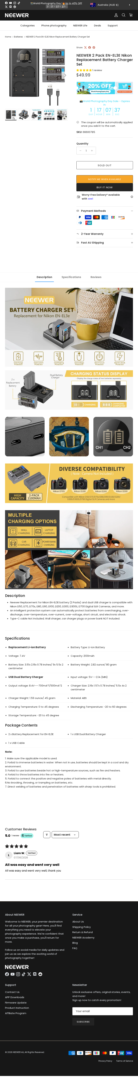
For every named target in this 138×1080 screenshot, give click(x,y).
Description (44, 277)
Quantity (82, 143)
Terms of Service (124, 1060)
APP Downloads (14, 997)
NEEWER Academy (83, 937)
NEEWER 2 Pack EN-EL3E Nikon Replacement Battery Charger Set (58, 36)
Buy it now (105, 187)
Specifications (71, 277)
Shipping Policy (81, 927)
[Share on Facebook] (89, 47)
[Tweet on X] (85, 47)
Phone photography (53, 25)
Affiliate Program (15, 1013)
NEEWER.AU (18, 1052)
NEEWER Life (80, 25)
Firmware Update (16, 1002)
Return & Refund (82, 932)
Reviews (96, 277)
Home (8, 36)
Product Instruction (17, 1008)
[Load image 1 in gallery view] (37, 74)
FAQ (74, 948)
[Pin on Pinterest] (94, 47)
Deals (97, 25)
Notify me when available (104, 179)
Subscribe (83, 1021)
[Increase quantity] (93, 150)
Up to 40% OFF (73, 3)
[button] (84, 70)
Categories (27, 25)
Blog (75, 943)
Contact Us (12, 992)
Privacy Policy (105, 1060)
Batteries (18, 36)
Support (113, 25)
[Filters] (46, 834)
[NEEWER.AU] (17, 15)
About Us (78, 921)
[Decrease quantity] (79, 150)
